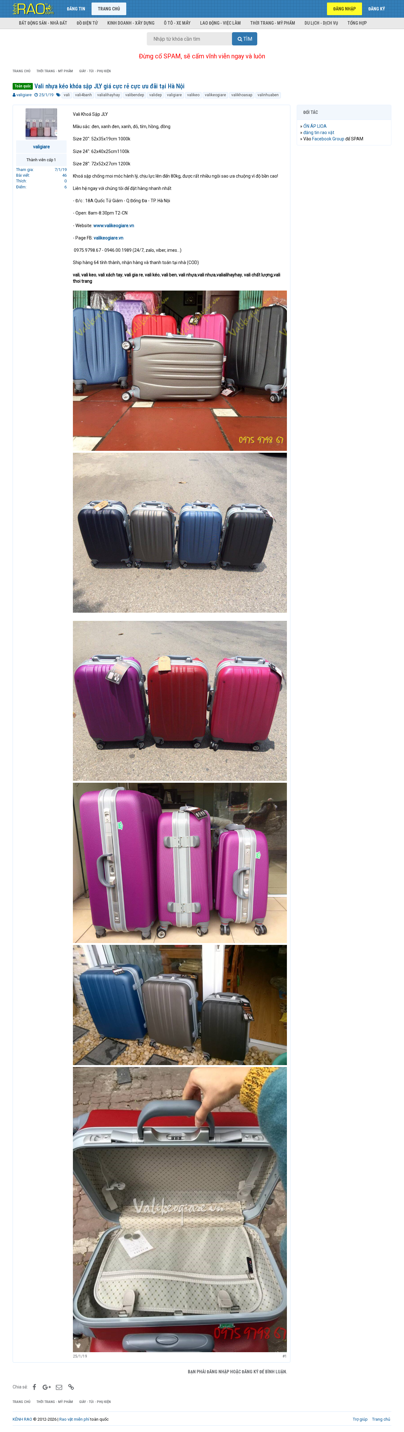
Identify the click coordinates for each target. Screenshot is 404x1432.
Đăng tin (76, 8)
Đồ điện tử (87, 23)
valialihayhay (108, 95)
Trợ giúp (360, 1419)
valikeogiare (215, 95)
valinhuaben (268, 95)
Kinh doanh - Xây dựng (130, 23)
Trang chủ (109, 8)
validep (155, 95)
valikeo (193, 95)
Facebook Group (328, 138)
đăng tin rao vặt (318, 132)
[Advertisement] (344, 246)
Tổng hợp (357, 23)
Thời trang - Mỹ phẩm (272, 23)
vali (67, 95)
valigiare (24, 94)
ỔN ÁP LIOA (315, 126)
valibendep (134, 95)
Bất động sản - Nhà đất (43, 23)
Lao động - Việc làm (220, 23)
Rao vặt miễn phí (74, 1419)
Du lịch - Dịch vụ (321, 23)
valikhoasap (241, 95)
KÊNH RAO (22, 1419)
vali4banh (83, 95)
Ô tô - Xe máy (177, 23)
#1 (284, 1356)
